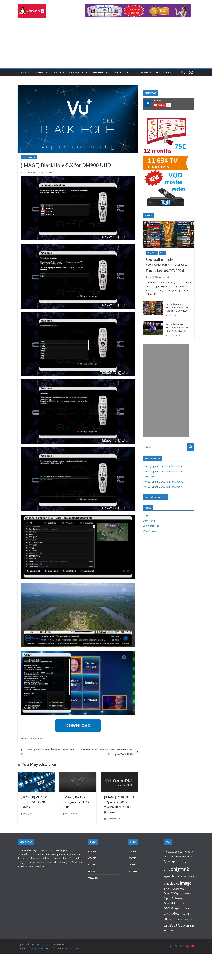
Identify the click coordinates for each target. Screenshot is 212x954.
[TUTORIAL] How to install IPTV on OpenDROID (48, 752)
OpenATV (170, 893)
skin (187, 908)
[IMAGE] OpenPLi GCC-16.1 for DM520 (162, 471)
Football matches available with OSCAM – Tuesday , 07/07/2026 (177, 307)
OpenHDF (187, 893)
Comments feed (151, 525)
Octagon (179, 888)
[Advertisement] (106, 44)
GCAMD (92, 871)
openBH (179, 894)
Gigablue (169, 883)
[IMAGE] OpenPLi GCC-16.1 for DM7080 (163, 481)
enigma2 (180, 869)
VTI (169, 926)
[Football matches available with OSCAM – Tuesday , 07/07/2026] (153, 310)
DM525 (166, 856)
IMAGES (57, 72)
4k (165, 851)
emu (167, 869)
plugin (176, 909)
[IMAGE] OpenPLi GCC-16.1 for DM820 (162, 466)
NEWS (23, 72)
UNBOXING (145, 72)
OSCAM (92, 858)
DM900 (180, 856)
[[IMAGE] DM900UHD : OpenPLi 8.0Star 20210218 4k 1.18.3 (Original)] (119, 774)
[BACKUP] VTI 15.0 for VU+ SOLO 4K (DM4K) (34, 802)
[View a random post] (190, 72)
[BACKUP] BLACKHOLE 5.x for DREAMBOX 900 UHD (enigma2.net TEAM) (107, 752)
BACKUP (117, 72)
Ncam (171, 889)
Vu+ (174, 925)
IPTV (128, 72)
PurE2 (181, 909)
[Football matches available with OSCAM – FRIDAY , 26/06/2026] (153, 330)
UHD (167, 919)
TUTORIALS (99, 72)
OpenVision (171, 903)
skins (167, 913)
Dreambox (172, 861)
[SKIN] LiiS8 (148, 476)
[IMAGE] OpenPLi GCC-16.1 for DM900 (162, 486)
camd (183, 851)
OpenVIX (182, 904)
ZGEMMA (170, 930)
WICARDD (93, 877)
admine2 (48, 172)
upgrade (187, 919)
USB (165, 925)
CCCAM (92, 851)
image (186, 883)
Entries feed (149, 520)
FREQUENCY (151, 253)
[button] (28, 72)
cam (177, 851)
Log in (146, 515)
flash (190, 876)
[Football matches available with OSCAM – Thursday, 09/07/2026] (168, 234)
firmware (179, 876)
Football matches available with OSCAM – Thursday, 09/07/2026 (166, 265)
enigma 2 (167, 877)
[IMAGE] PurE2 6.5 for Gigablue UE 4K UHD (75, 802)
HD (178, 883)
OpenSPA (180, 898)
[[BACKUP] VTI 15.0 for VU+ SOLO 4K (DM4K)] (36, 774)
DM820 (173, 856)
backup (171, 852)
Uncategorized (29, 157)
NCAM (91, 864)
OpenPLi (170, 898)
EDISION (185, 862)
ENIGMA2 (39, 72)
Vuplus (184, 925)
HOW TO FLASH (164, 72)
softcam (176, 913)
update (176, 919)
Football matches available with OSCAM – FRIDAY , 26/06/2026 (177, 327)
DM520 (190, 852)
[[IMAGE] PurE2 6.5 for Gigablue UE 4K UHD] (77, 774)
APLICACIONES (77, 72)
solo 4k (186, 914)
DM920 (188, 856)
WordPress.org (150, 530)
